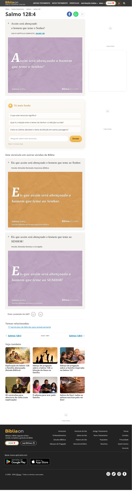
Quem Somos (123, 444)
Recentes (104, 444)
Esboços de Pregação (58, 444)
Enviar (76, 138)
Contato (125, 435)
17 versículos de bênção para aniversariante (29, 327)
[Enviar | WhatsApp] (75, 14)
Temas (125, 431)
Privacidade (124, 439)
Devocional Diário (80, 444)
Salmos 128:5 (75, 335)
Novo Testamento (60, 3)
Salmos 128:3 (14, 335)
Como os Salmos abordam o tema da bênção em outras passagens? (39, 129)
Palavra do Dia (81, 439)
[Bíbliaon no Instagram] (119, 474)
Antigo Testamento (41, 3)
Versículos (74, 3)
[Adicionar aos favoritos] (82, 14)
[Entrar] (119, 3)
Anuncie (125, 448)
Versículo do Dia (81, 431)
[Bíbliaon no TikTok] (114, 474)
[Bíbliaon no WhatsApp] (108, 474)
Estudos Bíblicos (60, 439)
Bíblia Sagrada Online (15, 4)
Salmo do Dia (82, 435)
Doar (111, 3)
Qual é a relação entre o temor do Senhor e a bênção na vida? (37, 122)
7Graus (18, 474)
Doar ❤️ (11, 443)
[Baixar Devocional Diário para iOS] (40, 462)
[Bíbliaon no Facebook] (124, 474)
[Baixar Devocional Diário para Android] (16, 462)
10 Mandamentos (59, 435)
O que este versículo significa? (23, 115)
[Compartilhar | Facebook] (69, 14)
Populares (104, 439)
